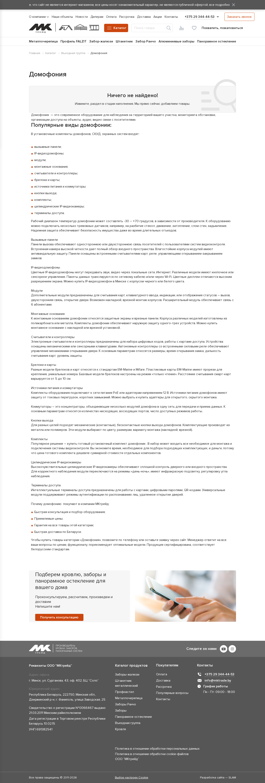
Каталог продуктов (131, 665)
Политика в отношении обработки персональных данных (157, 749)
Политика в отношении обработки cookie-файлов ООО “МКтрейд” (152, 756)
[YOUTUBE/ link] (223, 649)
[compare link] (181, 28)
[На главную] (64, 28)
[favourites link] (194, 28)
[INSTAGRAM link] (232, 649)
